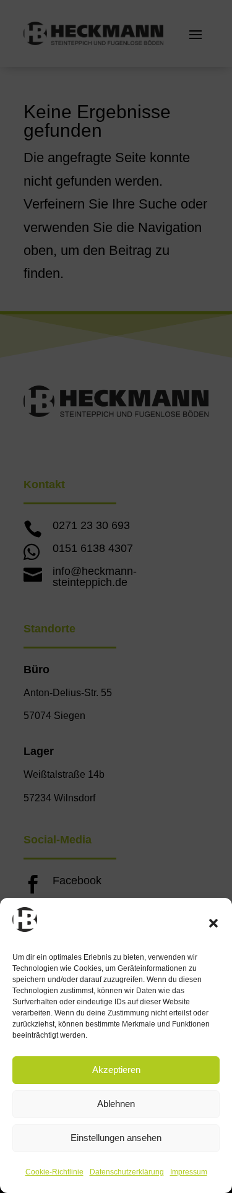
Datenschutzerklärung (127, 1172)
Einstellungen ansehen (116, 1137)
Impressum (188, 1172)
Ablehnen (116, 1103)
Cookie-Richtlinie (54, 1172)
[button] (213, 923)
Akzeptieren (116, 1069)
